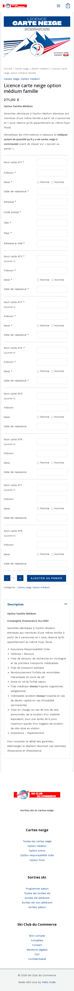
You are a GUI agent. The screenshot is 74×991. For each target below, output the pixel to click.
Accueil (8, 68)
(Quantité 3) (9, 307)
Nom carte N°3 (14, 302)
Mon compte (37, 935)
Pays (8, 233)
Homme (58, 182)
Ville (7, 222)
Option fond (37, 860)
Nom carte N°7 (13, 485)
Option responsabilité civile (37, 855)
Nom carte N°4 (14, 347)
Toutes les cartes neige (37, 841)
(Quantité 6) (9, 444)
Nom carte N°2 (14, 256)
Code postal (12, 212)
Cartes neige (22, 68)
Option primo (37, 850)
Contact (37, 945)
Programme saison (37, 888)
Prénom (10, 172)
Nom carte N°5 (13, 393)
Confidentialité (37, 959)
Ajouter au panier (46, 578)
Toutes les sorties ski (37, 893)
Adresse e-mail (14, 243)
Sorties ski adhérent (37, 898)
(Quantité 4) (9, 353)
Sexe (8, 182)
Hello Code (49, 982)
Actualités (37, 940)
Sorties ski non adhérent (37, 902)
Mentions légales (37, 949)
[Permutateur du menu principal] (58, 6)
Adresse (10, 201)
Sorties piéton (37, 907)
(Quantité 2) (9, 261)
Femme (44, 182)
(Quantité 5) (9, 398)
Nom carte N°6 (13, 439)
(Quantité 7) (9, 490)
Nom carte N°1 (14, 162)
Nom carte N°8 (13, 530)
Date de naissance (16, 191)
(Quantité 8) (9, 536)
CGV (37, 954)
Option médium (40, 68)
